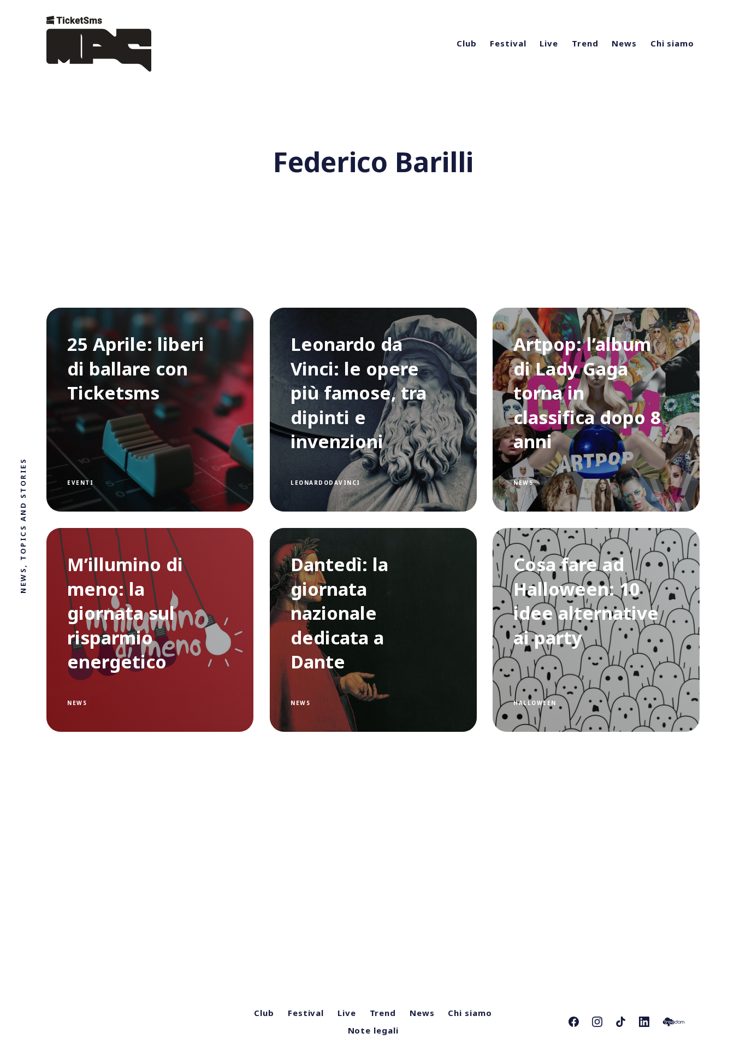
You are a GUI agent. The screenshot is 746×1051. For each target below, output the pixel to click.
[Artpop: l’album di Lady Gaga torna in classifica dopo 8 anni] (596, 410)
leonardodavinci (325, 482)
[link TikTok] (620, 1022)
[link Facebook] (574, 1022)
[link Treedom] (673, 1022)
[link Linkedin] (644, 1022)
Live (549, 43)
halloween (534, 703)
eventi (80, 482)
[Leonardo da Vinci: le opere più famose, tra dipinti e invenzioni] (373, 410)
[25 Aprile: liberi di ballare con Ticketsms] (149, 410)
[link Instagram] (597, 1022)
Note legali (373, 1030)
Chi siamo (672, 43)
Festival (508, 43)
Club (467, 43)
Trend (585, 43)
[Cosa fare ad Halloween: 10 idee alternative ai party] (596, 630)
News (624, 43)
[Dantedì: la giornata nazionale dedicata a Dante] (373, 630)
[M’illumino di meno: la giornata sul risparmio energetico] (149, 630)
